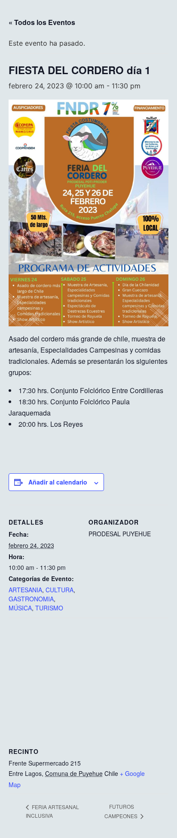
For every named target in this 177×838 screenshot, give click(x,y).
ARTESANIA (25, 589)
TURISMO (49, 607)
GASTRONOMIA (31, 598)
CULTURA (59, 589)
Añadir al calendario (57, 482)
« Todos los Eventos (42, 22)
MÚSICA (20, 607)
